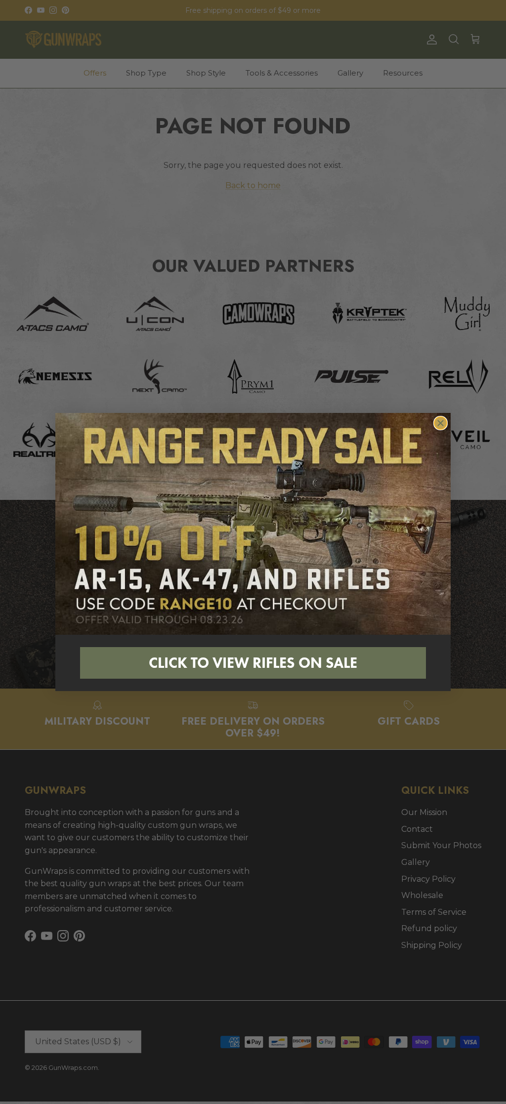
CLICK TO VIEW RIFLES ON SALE (253, 663)
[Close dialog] (440, 423)
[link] (253, 524)
